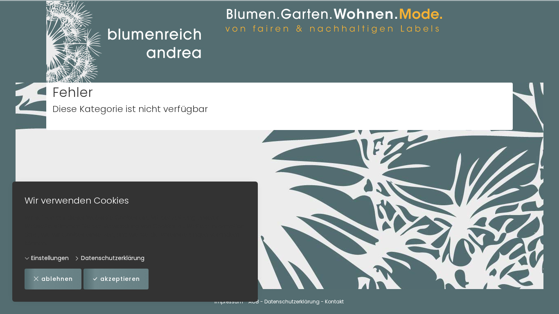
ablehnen (57, 279)
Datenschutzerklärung (111, 258)
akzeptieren (120, 279)
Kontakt (334, 301)
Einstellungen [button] (49, 258)
